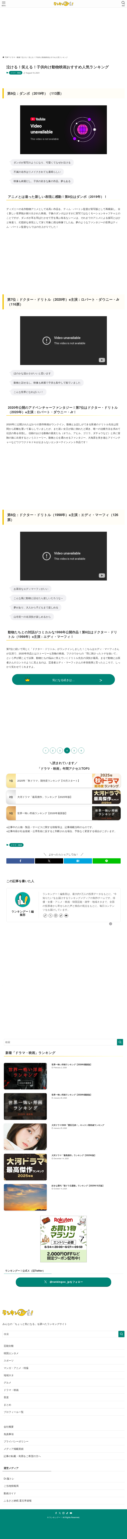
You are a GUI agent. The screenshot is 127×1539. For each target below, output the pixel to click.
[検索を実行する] (120, 1042)
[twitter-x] (50, 916)
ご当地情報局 (11, 1486)
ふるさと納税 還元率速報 (18, 1500)
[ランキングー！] (63, 3)
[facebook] (56, 1513)
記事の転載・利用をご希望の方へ (22, 1456)
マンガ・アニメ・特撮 (16, 1368)
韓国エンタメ (11, 1353)
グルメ (7, 1382)
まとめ (7, 1404)
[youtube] (66, 916)
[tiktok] (61, 916)
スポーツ (9, 1360)
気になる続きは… (63, 680)
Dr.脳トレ (9, 1478)
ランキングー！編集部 (22, 913)
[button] (20, 861)
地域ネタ (9, 1375)
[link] (45, 916)
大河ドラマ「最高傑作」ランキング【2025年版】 (44, 797)
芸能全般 (9, 1346)
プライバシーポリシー (16, 1441)
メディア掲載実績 (14, 1449)
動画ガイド (10, 1493)
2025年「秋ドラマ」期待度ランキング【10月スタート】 (48, 780)
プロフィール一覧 (14, 1412)
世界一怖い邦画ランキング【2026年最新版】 (42, 813)
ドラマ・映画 (16, 72)
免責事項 (9, 1434)
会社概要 (9, 1426)
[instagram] (56, 916)
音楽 (6, 1397)
